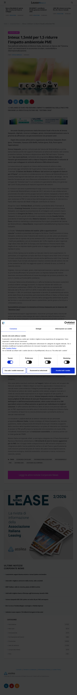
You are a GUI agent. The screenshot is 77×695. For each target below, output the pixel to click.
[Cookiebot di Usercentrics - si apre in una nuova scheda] (66, 322)
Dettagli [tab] (38, 329)
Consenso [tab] (13, 329)
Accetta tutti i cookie (63, 370)
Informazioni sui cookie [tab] (63, 329)
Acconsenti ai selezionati (38, 370)
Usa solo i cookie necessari (14, 370)
